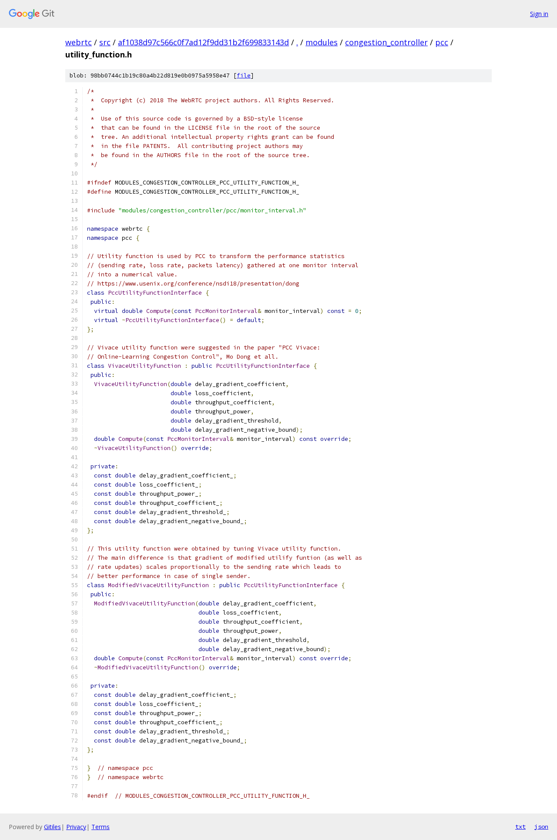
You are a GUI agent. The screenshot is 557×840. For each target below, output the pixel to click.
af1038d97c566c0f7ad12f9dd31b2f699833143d (203, 42)
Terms (100, 827)
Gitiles (52, 827)
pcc (441, 42)
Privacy (76, 827)
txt (520, 826)
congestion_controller (386, 42)
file (244, 75)
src (105, 42)
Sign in (539, 14)
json (541, 826)
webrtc (78, 42)
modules (321, 42)
